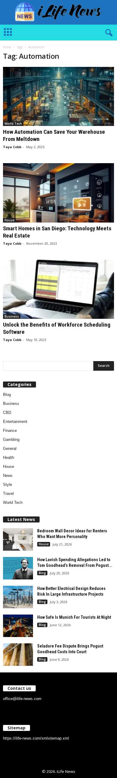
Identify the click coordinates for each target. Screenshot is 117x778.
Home (7, 47)
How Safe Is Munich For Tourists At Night (74, 617)
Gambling (11, 439)
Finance (10, 430)
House (9, 220)
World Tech (13, 123)
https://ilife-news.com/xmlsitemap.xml (36, 738)
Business (11, 316)
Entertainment (15, 421)
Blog (7, 394)
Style (7, 484)
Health (8, 457)
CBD (7, 412)
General (9, 448)
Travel (8, 493)
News (8, 475)
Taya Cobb (12, 147)
